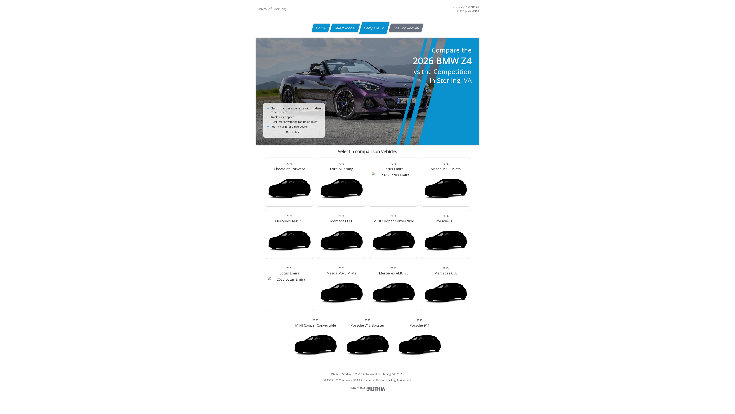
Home (320, 28)
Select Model (345, 28)
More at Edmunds (294, 132)
